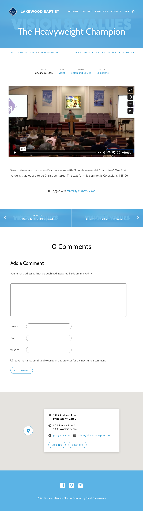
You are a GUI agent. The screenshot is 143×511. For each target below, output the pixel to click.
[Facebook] (62, 485)
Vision (33, 52)
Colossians (102, 72)
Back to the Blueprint (37, 219)
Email (14, 338)
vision (92, 191)
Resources (101, 11)
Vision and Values (81, 72)
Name (14, 326)
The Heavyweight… (50, 52)
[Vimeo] (71, 485)
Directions (78, 445)
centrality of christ (77, 191)
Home (11, 52)
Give (127, 11)
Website (14, 350)
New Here (73, 11)
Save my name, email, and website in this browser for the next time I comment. (60, 360)
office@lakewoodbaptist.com (94, 435)
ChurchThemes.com (96, 498)
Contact (116, 11)
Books (99, 52)
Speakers (113, 52)
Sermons (22, 52)
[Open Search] (133, 11)
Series (87, 52)
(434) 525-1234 (61, 435)
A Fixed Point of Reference (105, 219)
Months (127, 52)
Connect (87, 11)
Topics (75, 52)
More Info (57, 445)
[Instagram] (80, 485)
